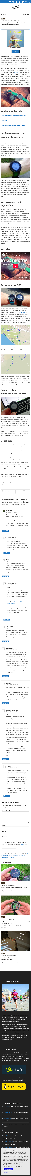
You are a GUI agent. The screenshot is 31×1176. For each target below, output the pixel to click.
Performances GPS (7, 123)
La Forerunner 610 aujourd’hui (10, 118)
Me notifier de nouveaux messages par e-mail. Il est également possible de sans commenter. (14, 844)
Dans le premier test (20, 312)
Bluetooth (9, 962)
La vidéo (4, 120)
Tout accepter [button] (8, 1169)
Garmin (14, 890)
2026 (5, 890)
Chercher (26, 14)
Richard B (9, 648)
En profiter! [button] (16, 51)
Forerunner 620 (18, 602)
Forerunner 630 (11, 603)
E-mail (4, 831)
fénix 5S (16, 72)
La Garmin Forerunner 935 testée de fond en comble (7, 492)
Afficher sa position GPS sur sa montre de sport (15, 887)
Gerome (9, 511)
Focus (2, 18)
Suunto (2, 892)
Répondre (5, 530)
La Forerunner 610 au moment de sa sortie (14, 115)
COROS (9, 890)
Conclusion (5, 128)
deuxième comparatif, (9, 348)
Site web (4, 836)
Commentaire (6, 810)
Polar (25, 890)
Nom (3, 825)
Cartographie (11, 925)
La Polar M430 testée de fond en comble (23, 491)
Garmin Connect (22, 962)
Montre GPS (20, 890)
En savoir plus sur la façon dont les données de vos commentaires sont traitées (15, 855)
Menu (4, 14)
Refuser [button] (6, 1172)
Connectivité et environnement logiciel (13, 125)
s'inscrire (22, 844)
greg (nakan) (11, 885)
